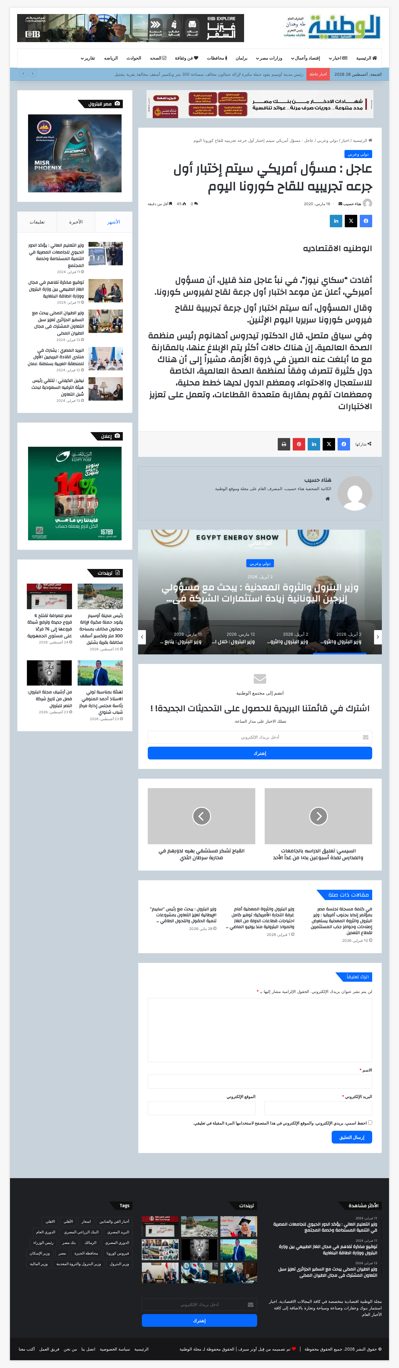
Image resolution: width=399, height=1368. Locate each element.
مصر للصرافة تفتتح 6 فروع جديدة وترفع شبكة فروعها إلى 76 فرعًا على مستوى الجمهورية (226, 74)
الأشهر (113, 222)
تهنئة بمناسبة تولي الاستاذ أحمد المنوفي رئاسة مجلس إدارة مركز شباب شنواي (101, 702)
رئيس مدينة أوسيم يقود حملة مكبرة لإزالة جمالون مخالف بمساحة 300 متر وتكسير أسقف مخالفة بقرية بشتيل (101, 629)
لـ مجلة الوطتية (192, 1348)
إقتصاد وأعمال (307, 58)
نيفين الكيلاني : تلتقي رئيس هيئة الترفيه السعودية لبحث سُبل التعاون (57, 387)
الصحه (156, 58)
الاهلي (50, 1221)
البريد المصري (118, 1232)
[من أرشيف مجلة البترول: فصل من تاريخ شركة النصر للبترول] (49, 673)
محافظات (216, 58)
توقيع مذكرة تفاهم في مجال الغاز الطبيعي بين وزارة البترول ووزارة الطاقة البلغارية (56, 289)
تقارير (89, 58)
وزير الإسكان (40, 1253)
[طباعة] (284, 444)
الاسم (365, 1069)
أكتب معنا (27, 1348)
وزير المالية (39, 1263)
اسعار (86, 1221)
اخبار (337, 58)
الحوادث (134, 58)
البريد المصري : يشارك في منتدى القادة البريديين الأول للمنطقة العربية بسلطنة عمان (56, 357)
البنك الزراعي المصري (81, 1232)
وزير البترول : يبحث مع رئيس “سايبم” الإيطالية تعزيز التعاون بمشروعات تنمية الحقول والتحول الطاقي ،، (183, 915)
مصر (62, 1253)
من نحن (70, 1348)
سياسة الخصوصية (115, 1348)
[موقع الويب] (327, 499)
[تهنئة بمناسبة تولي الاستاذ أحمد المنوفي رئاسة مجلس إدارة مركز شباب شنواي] (100, 673)
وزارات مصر (271, 58)
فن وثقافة (184, 58)
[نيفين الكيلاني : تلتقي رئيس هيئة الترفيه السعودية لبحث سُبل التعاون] (106, 389)
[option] (260, 592)
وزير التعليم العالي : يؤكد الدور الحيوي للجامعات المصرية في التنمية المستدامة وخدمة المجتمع (56, 255)
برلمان (242, 58)
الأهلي (68, 1221)
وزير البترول (119, 1263)
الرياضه (111, 58)
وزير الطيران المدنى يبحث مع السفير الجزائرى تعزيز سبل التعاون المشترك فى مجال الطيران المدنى (58, 323)
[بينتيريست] (299, 444)
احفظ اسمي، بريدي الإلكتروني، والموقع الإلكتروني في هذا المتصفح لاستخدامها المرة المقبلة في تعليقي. (280, 1122)
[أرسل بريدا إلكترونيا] (340, 203)
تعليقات (37, 222)
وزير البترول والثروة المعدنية (78, 1263)
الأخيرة (76, 222)
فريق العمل (49, 1348)
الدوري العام (45, 1232)
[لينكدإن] (336, 221)
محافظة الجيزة (86, 1253)
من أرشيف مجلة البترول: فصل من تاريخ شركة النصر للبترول (50, 699)
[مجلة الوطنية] (331, 28)
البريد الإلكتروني (357, 1096)
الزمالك (90, 1242)
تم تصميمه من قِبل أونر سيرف (264, 1348)
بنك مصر (69, 1242)
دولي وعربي (327, 140)
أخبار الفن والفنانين (114, 1221)
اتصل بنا (88, 1348)
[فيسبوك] (366, 221)
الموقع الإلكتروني (241, 1096)
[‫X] (351, 221)
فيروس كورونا (118, 1253)
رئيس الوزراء (43, 1242)
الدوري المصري (117, 1242)
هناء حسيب (352, 203)
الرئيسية (364, 58)
